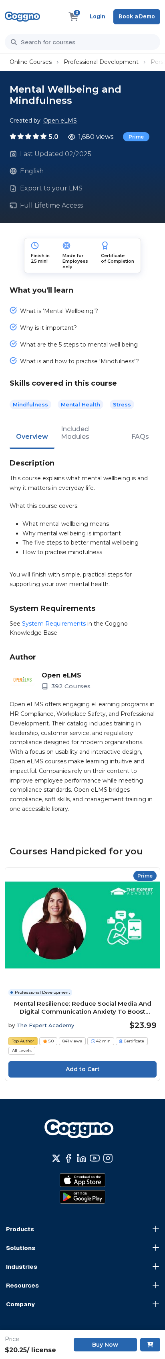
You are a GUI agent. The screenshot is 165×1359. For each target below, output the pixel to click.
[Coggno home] (22, 16)
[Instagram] (108, 1158)
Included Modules (75, 432)
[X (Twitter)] (56, 1158)
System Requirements (54, 623)
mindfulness (30, 404)
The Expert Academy (45, 1025)
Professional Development (101, 61)
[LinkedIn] (81, 1158)
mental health (80, 404)
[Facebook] (68, 1158)
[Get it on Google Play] (82, 1197)
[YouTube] (95, 1158)
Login (97, 16)
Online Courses (31, 61)
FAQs (140, 436)
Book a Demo (137, 16)
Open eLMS (60, 120)
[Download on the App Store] (82, 1180)
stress (122, 404)
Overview (32, 436)
